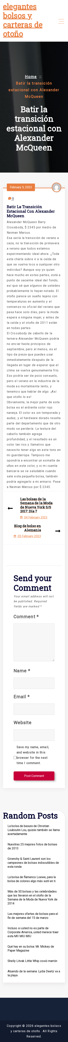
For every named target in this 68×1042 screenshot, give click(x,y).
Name (22, 670)
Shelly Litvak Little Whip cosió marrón (32, 961)
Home (31, 76)
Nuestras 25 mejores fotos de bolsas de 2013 (32, 846)
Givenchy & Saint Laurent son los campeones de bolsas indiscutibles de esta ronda (33, 862)
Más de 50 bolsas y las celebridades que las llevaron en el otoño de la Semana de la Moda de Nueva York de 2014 (32, 897)
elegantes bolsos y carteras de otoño (22, 20)
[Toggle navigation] (61, 21)
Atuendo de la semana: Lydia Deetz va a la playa (34, 973)
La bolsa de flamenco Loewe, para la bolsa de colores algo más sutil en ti (32, 879)
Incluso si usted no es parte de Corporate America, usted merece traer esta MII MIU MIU (33, 932)
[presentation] (10, 508)
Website (23, 722)
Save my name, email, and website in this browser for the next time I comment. (33, 755)
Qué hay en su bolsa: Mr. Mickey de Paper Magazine (31, 948)
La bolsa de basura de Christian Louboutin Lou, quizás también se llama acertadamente (34, 830)
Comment (26, 616)
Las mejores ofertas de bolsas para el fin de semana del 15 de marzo (33, 916)
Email (22, 696)
